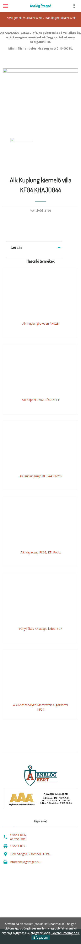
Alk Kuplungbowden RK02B (40, 323)
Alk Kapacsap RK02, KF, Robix (41, 552)
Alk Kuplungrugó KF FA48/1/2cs (41, 476)
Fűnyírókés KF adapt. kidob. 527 (40, 629)
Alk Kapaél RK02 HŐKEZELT (40, 400)
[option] (40, 98)
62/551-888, (18, 835)
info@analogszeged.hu (25, 862)
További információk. (65, 933)
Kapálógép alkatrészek (60, 18)
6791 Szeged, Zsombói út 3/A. (30, 854)
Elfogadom (40, 937)
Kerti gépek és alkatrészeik (24, 18)
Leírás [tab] (16, 247)
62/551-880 (18, 839)
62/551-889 (17, 846)
